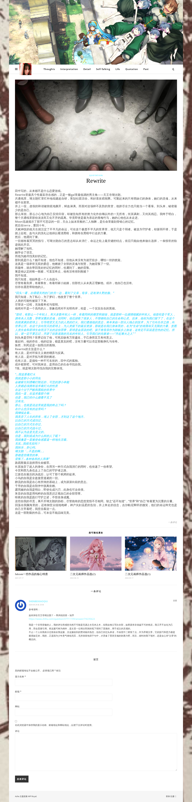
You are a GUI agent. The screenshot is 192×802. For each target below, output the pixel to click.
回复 (175, 600)
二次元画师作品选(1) (138, 574)
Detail (87, 69)
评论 (17, 730)
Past (146, 69)
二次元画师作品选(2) (83, 574)
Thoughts (49, 69)
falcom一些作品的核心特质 (31, 574)
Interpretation (69, 69)
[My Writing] (96, 32)
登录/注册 (170, 796)
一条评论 (172, 522)
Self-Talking (103, 69)
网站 (17, 706)
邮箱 (18, 691)
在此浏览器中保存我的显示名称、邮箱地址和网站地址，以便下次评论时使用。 (54, 724)
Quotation (131, 69)
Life (118, 69)
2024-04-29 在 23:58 (36, 605)
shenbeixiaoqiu (38, 601)
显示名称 (20, 676)
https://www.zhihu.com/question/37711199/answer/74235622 (62, 618)
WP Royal (32, 796)
